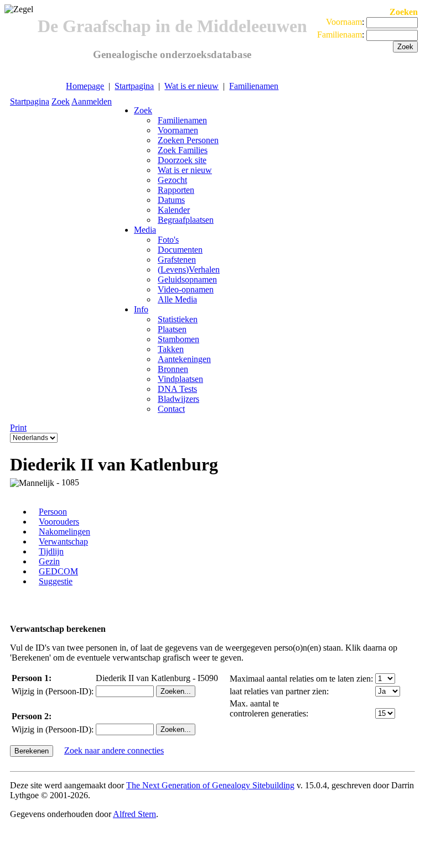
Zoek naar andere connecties (114, 750)
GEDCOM (58, 571)
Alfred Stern (134, 814)
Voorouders (59, 521)
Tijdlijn (51, 551)
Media (145, 229)
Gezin (49, 561)
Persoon (53, 511)
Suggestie (55, 581)
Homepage (85, 86)
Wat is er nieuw (191, 86)
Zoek (60, 101)
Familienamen (253, 86)
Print (18, 427)
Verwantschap (63, 541)
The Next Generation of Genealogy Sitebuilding (210, 785)
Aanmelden (91, 101)
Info (141, 309)
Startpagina (134, 86)
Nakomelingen (64, 531)
